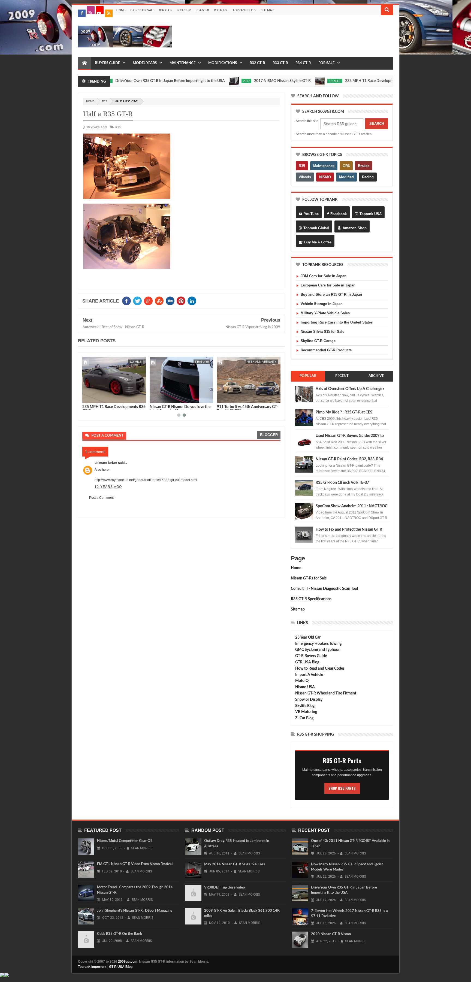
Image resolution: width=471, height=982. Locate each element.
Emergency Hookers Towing (318, 644)
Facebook (338, 214)
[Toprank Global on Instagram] (91, 10)
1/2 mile (310, 81)
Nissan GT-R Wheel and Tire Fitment (325, 693)
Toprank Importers (92, 967)
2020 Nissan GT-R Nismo (331, 934)
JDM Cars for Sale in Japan (323, 276)
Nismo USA (305, 687)
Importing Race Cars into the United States (337, 322)
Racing (368, 177)
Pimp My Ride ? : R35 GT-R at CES (344, 412)
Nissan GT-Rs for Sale (309, 578)
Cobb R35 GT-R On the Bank (119, 934)
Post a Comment (101, 498)
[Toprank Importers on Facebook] (82, 13)
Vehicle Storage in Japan (322, 304)
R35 (104, 101)
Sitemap (267, 10)
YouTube (311, 214)
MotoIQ (302, 681)
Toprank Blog (244, 10)
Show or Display (308, 700)
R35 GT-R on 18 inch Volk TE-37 (342, 483)
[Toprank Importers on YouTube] (100, 10)
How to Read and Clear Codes (320, 668)
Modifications (222, 63)
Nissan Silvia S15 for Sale (322, 332)
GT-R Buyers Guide (311, 656)
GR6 (346, 166)
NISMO (325, 177)
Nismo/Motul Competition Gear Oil (124, 841)
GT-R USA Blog (120, 967)
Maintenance (182, 63)
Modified (346, 177)
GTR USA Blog (307, 662)
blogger (269, 435)
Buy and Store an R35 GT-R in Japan (331, 294)
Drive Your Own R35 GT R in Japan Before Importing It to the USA (146, 81)
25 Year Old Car (308, 637)
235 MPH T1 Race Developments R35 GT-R (357, 81)
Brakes (363, 166)
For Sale (326, 63)
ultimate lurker (106, 463)
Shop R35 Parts (342, 788)
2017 (222, 81)
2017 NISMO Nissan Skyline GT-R (258, 81)
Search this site (307, 121)
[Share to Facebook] (87, 397)
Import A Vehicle (309, 675)
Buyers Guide (107, 63)
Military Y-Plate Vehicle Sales (325, 313)
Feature (202, 361)
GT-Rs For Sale (142, 10)
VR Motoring (306, 712)
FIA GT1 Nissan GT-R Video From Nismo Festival (135, 864)
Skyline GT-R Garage (318, 341)
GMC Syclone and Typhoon (317, 650)
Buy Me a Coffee (317, 242)
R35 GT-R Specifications (311, 599)
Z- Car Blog (304, 718)
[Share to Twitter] (93, 397)
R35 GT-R (220, 10)
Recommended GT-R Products (326, 350)
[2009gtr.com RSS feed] (109, 13)
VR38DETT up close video (224, 887)
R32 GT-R (166, 10)
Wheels (305, 177)
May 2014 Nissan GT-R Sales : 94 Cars (234, 864)
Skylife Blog (305, 706)
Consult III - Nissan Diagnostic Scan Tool (324, 589)
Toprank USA (371, 214)
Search (376, 124)
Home (120, 10)
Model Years (145, 63)
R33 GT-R (184, 10)
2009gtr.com (127, 961)
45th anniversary (261, 361)
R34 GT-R (202, 10)
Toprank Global (316, 228)
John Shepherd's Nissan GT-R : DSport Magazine (134, 910)
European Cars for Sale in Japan (328, 285)
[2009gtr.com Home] (84, 63)
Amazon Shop (355, 228)
